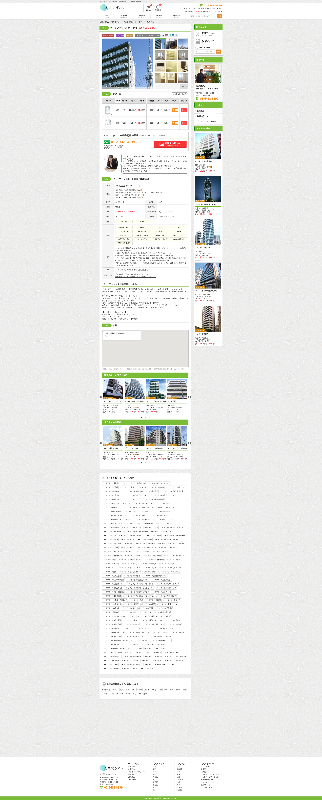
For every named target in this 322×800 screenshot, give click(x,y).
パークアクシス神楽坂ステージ (113, 632)
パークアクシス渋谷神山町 (133, 656)
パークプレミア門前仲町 (111, 660)
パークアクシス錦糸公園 (132, 576)
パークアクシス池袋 (136, 600)
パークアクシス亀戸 (109, 560)
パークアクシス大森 (135, 648)
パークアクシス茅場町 (110, 487)
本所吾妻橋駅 (130, 190)
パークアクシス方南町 (171, 652)
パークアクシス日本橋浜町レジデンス (115, 640)
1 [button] (141, 417)
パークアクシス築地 (160, 632)
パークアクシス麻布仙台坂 (153, 656)
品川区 (155, 774)
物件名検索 (132, 779)
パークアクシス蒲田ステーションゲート (160, 507)
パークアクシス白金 (142, 519)
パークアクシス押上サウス (140, 628)
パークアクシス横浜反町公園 (112, 588)
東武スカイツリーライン (124, 192)
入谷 (178, 766)
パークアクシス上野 (148, 604)
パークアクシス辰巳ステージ (112, 544)
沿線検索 (141, 16)
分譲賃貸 (204, 772)
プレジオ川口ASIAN (111, 448)
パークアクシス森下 (173, 560)
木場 (178, 774)
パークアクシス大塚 (109, 535)
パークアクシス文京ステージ (112, 495)
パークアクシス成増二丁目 (150, 572)
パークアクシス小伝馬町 (130, 660)
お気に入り (148, 7)
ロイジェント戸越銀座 (154, 448)
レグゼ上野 (172, 401)
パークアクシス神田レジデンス (129, 568)
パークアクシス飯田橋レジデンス (114, 648)
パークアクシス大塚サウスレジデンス (141, 584)
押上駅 (134, 195)
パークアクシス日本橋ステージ (113, 483)
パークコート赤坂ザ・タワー (206, 204)
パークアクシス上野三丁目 (112, 576)
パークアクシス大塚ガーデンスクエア (135, 612)
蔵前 (134, 694)
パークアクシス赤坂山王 (132, 624)
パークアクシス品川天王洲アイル (133, 507)
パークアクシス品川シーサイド (160, 531)
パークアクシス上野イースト (161, 592)
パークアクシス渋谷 (142, 552)
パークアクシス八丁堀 (132, 499)
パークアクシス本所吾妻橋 (174, 660)
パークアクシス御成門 (166, 564)
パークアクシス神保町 (129, 564)
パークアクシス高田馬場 (145, 523)
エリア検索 (123, 16)
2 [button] (145, 417)
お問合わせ (176, 16)
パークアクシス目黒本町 (172, 600)
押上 (145, 694)
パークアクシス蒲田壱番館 (161, 511)
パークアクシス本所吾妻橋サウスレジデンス (139, 596)
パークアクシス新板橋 (156, 487)
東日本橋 (120, 694)
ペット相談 (205, 766)
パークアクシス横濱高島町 (171, 572)
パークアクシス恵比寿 (131, 604)
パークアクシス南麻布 (134, 483)
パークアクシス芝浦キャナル (167, 604)
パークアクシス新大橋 (153, 535)
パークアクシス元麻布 (110, 539)
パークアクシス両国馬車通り (161, 580)
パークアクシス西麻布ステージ (174, 535)
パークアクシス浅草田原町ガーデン (155, 576)
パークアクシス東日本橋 (111, 564)
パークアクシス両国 (109, 572)
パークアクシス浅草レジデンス (162, 628)
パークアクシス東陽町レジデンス (138, 592)
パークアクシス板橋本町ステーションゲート (118, 552)
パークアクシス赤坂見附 (111, 644)
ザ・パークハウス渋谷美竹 (135, 401)
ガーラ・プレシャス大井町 (156, 401)
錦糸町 (179, 769)
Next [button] (189, 397)
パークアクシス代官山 (159, 552)
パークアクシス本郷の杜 (111, 507)
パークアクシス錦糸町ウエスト (153, 624)
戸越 (133, 690)
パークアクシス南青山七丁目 (133, 636)
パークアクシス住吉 (129, 608)
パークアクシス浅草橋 (144, 539)
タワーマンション (207, 782)
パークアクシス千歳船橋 (111, 527)
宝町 (184, 690)
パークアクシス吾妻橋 (172, 620)
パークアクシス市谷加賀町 (112, 636)
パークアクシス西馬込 (177, 632)
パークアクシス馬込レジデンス (175, 656)
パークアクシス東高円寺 (111, 668)
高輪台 (146, 690)
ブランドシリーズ (207, 787)
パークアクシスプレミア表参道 (135, 515)
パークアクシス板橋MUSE (156, 544)
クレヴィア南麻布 (201, 334)
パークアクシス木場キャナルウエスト (158, 636)
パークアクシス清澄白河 (111, 612)
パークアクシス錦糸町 (141, 511)
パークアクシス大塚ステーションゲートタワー (118, 616)
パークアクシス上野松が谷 (112, 604)
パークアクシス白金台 (153, 652)
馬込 (121, 690)
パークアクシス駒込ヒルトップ (151, 660)
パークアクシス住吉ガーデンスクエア (157, 483)
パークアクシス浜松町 (174, 624)
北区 (154, 790)
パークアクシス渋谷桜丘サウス (160, 640)
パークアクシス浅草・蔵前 (158, 515)
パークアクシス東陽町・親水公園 (171, 491)
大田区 (155, 787)
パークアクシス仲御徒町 (148, 564)
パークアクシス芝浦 (109, 523)
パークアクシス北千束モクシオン (114, 584)
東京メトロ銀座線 (121, 197)
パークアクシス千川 (109, 568)
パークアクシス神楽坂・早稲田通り (115, 600)
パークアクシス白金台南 (111, 608)
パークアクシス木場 (127, 539)
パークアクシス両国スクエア (166, 588)
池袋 (178, 782)
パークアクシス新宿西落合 (168, 548)
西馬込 (115, 690)
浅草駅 (132, 197)
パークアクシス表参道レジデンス (133, 644)
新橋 (171, 690)
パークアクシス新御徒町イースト (171, 527)
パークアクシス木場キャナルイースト (115, 628)
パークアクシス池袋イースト (176, 487)
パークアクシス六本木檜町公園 (153, 499)
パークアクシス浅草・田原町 (112, 515)
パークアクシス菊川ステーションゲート (116, 503)
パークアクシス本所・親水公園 (160, 612)
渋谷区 (155, 785)
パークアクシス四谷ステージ (112, 499)
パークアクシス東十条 (132, 556)
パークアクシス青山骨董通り (129, 572)
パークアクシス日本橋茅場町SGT (175, 556)
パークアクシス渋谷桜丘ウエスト (138, 580)
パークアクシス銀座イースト (146, 548)
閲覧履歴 (158, 7)
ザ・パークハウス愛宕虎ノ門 (206, 291)
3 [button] (149, 417)
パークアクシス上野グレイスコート (131, 560)
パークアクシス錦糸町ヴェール (157, 644)
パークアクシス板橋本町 (111, 491)
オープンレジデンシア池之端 (113, 401)
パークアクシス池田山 (110, 664)
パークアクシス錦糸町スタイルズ (170, 568)
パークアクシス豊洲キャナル (142, 503)
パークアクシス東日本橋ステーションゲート (159, 664)
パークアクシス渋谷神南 (176, 544)
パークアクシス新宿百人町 (152, 556)
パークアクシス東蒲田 (163, 616)
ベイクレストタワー (202, 248)
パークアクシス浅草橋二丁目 (132, 527)
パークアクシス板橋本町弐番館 (113, 580)
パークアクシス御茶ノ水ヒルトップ (131, 535)
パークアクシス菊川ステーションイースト (139, 588)
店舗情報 (120, 146)
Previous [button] (101, 397)
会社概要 (159, 16)
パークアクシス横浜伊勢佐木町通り (166, 539)
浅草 (140, 694)
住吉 (178, 772)
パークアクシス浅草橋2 (139, 640)
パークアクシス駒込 (151, 527)
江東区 (155, 766)
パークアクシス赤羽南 (145, 608)
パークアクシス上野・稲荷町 (112, 652)
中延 (127, 690)
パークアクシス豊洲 (163, 523)
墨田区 (122, 186)
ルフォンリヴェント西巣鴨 (177, 448)
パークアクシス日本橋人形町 (112, 556)
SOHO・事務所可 (207, 779)
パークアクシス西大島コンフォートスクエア (118, 519)
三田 (160, 690)
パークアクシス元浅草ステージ (137, 531)
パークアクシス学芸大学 (149, 491)
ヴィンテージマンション (210, 777)
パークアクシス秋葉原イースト (113, 531)
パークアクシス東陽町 (126, 523)
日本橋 (105, 694)
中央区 (155, 779)
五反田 (139, 690)
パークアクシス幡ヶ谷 (129, 668)
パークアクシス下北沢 (110, 548)
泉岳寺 (154, 690)
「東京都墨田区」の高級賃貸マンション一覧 (131, 274)
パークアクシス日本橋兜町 (155, 560)
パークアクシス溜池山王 (163, 503)
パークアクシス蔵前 (130, 620)
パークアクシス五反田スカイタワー (137, 495)
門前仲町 (180, 779)
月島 (178, 785)
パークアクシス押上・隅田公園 (113, 592)
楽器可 (203, 769)
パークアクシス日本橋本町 (112, 596)
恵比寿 (179, 787)
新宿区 (155, 777)
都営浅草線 (119, 190)
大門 (165, 690)
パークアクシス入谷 (149, 568)
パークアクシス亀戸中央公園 (135, 544)
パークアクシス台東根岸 (145, 616)
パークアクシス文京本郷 (130, 491)
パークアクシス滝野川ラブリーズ (163, 495)
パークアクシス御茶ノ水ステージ (163, 519)
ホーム (106, 16)
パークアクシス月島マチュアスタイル (133, 487)
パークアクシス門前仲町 (164, 608)
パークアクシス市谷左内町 (112, 624)
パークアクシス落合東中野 (112, 620)
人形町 (112, 694)
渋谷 (178, 777)
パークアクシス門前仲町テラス (166, 596)
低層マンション (206, 785)
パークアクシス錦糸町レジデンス (167, 584)
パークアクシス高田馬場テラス (131, 664)
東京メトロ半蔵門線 (122, 195)
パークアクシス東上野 (153, 600)
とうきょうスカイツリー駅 (145, 192)
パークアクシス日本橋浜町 (134, 652)
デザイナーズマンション (210, 774)
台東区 (155, 772)
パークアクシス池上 (146, 668)
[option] (113, 396)
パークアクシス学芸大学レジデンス (139, 632)
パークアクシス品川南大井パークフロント (117, 511)
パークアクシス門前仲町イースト (151, 620)
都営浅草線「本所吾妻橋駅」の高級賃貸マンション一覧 (135, 277)
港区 (154, 769)
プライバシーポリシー (136, 772)
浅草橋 (128, 694)
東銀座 (178, 690)
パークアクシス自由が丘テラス (154, 648)
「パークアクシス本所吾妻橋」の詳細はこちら (132, 270)
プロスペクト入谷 (131, 448)
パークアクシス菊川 (127, 548)
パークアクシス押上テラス (112, 656)
